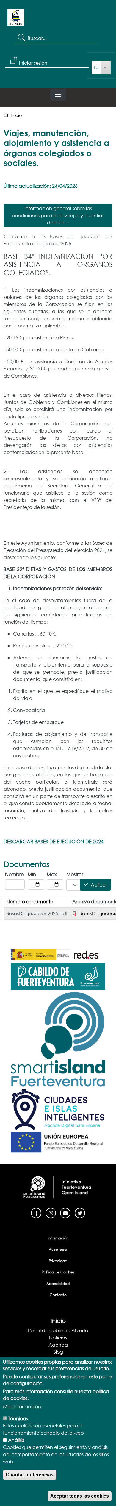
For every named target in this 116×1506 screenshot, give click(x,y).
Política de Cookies (58, 1272)
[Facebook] (36, 1212)
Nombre (14, 874)
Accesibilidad (58, 1283)
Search (21, 37)
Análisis (16, 1440)
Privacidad (58, 1260)
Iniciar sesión (33, 63)
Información (58, 1238)
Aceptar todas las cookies (79, 1496)
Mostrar (71, 874)
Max (52, 874)
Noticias (58, 1337)
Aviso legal (58, 1249)
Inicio (16, 115)
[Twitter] (80, 1212)
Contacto (58, 1294)
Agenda (58, 1345)
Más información (22, 1406)
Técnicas (18, 1418)
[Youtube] (65, 1212)
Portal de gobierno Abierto (58, 1330)
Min (32, 874)
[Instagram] (50, 1212)
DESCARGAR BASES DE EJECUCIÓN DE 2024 (54, 841)
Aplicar (99, 885)
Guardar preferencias (30, 1474)
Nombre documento (29, 901)
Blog (58, 1352)
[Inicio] (16, 20)
